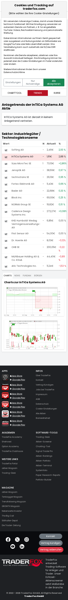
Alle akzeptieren (54, 82)
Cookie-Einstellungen (31, 61)
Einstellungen (13, 82)
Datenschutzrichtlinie (14, 72)
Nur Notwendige (33, 82)
